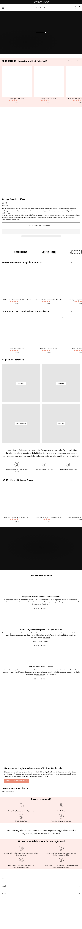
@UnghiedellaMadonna (66, 602)
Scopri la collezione (16, 781)
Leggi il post (41, 679)
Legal (4, 886)
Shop (4, 879)
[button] (13, 100)
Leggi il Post (41, 609)
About (4, 893)
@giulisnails (51, 453)
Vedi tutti (73, 61)
